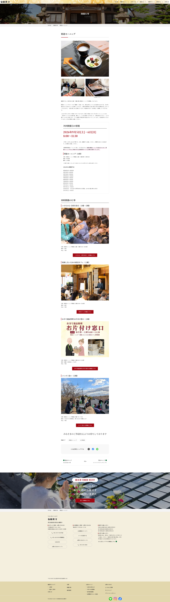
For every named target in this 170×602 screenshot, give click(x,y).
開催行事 (55, 25)
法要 (68, 584)
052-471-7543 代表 (58, 533)
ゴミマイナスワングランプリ (100, 461)
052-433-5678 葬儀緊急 (58, 537)
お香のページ (89, 584)
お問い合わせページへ (57, 546)
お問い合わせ (108, 584)
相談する (158, 2)
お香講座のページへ (82, 531)
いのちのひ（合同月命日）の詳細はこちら (85, 255)
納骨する (142, 2)
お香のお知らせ (91, 587)
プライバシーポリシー (110, 593)
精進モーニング (63, 25)
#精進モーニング (73, 440)
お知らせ (167, 2)
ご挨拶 (50, 587)
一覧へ (85, 461)
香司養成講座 (90, 592)
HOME (116, 2)
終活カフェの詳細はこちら (85, 312)
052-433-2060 (83, 545)
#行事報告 (82, 440)
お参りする (133, 2)
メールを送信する (82, 535)
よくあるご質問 (109, 587)
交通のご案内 (52, 589)
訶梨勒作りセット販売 (92, 594)
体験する (150, 2)
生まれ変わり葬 (67, 461)
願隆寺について (51, 584)
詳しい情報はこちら (85, 500)
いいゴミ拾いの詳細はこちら (85, 425)
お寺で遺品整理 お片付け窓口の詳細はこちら (85, 368)
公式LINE (57, 542)
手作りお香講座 (91, 589)
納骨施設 (69, 590)
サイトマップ (108, 590)
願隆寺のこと (123, 2)
